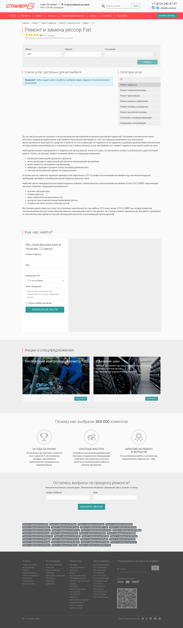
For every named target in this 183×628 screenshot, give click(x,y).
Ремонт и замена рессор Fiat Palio (67, 536)
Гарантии (73, 565)
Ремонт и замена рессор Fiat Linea (36, 533)
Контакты (106, 16)
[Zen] (150, 619)
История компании (54, 565)
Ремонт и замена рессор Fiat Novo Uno (37, 536)
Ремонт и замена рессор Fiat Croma (94, 527)
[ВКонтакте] (143, 619)
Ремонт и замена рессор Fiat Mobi (92, 533)
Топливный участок (78, 578)
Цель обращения (33, 286)
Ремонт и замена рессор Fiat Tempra (95, 542)
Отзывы (52, 16)
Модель (68, 49)
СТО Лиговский (99, 576)
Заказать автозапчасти (80, 581)
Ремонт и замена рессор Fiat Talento (65, 542)
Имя (28, 265)
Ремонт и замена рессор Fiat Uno (64, 545)
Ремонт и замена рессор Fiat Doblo (123, 527)
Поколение (110, 49)
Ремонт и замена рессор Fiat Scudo (65, 539)
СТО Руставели (99, 594)
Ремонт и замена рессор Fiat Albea (63, 524)
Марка (28, 49)
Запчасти (26, 16)
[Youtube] (155, 619)
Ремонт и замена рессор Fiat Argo (91, 524)
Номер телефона (33, 254)
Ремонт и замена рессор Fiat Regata (36, 539)
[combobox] (43, 54)
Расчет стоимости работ (73, 16)
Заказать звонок (168, 8)
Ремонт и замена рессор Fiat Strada (36, 542)
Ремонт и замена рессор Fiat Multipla (121, 533)
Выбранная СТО (33, 276)
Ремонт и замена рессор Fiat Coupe (64, 527)
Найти (136, 6)
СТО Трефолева (100, 568)
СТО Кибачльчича (101, 597)
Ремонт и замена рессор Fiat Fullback (127, 530)
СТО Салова (98, 589)
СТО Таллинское (100, 592)
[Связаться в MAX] (153, 8)
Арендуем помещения (55, 576)
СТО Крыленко (99, 586)
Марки (39, 16)
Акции (93, 16)
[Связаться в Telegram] (158, 8)
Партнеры (50, 581)
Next (165, 381)
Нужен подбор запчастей (40, 303)
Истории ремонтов (78, 576)
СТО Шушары (98, 573)
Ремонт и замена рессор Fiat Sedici (94, 539)
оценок (51, 35)
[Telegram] (159, 619)
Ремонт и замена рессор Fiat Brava (119, 524)
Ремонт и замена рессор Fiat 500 (35, 524)
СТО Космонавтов (101, 565)
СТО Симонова (99, 570)
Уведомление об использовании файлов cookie (77, 605)
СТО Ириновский (100, 581)
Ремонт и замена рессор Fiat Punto (124, 536)
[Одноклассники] (146, 619)
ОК (155, 568)
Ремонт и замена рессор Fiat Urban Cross (94, 545)
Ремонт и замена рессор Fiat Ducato (36, 530)
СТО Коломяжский (101, 578)
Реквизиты (50, 578)
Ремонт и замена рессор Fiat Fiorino (65, 530)
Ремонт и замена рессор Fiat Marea (64, 533)
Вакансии (50, 568)
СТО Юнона (98, 584)
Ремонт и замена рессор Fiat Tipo (123, 542)
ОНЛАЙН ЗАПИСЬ (166, 16)
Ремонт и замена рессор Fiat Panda (95, 536)
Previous (18, 381)
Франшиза (122, 16)
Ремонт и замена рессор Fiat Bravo (36, 527)
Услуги (12, 16)
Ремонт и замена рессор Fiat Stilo (122, 539)
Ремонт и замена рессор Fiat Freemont (96, 530)
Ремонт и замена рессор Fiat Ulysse (36, 545)
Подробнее (80, 399)
